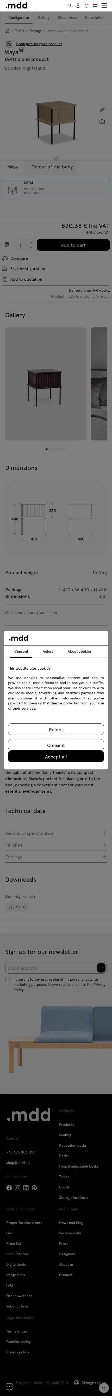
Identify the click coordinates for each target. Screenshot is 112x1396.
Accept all (56, 756)
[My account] (78, 5)
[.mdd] (16, 5)
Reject (56, 729)
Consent (56, 745)
